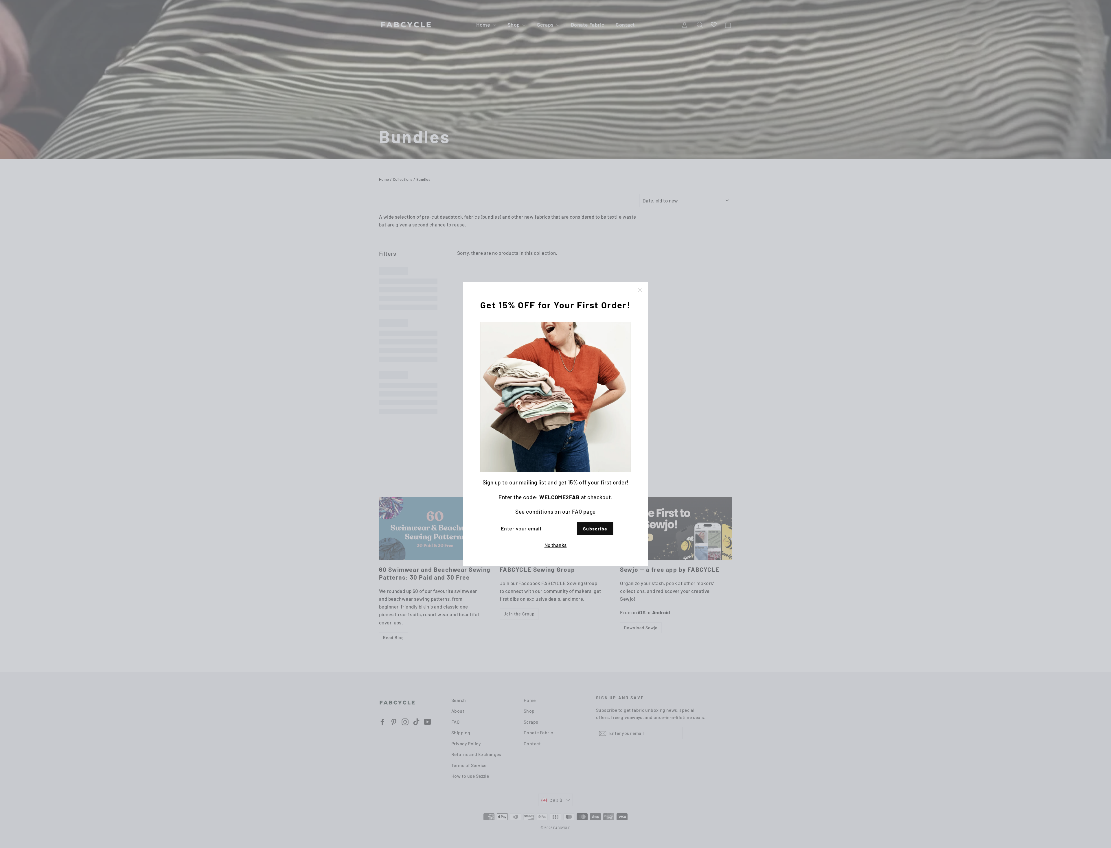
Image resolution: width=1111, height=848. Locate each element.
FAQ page (584, 511)
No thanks (556, 545)
